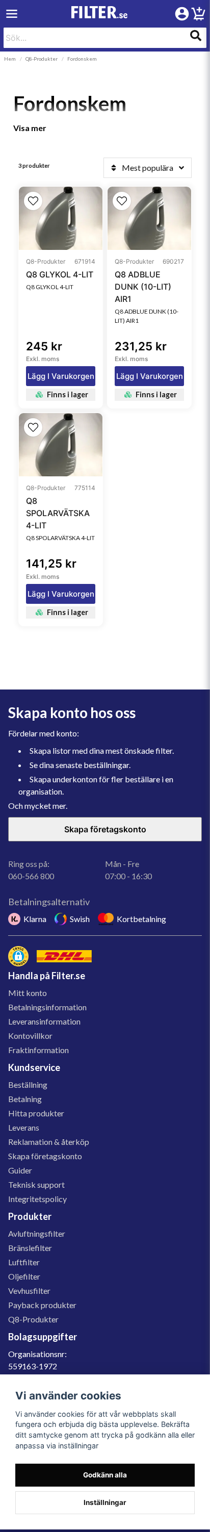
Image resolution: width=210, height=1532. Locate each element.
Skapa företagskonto (105, 829)
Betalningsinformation (47, 1007)
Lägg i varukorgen (61, 376)
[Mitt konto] (182, 14)
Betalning (25, 1099)
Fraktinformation (38, 1050)
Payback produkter (42, 1305)
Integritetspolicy (37, 1199)
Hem (10, 59)
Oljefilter (24, 1276)
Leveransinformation (44, 1021)
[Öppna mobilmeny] (12, 14)
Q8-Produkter (41, 59)
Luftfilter (24, 1262)
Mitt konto (27, 993)
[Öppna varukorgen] (198, 15)
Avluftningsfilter (36, 1233)
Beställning (27, 1084)
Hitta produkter (36, 1113)
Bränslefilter (30, 1248)
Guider (20, 1170)
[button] (33, 201)
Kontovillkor (30, 1035)
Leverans (23, 1127)
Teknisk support (36, 1184)
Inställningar (105, 1502)
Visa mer (29, 128)
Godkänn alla (105, 1475)
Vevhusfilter (29, 1290)
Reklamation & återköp (48, 1141)
